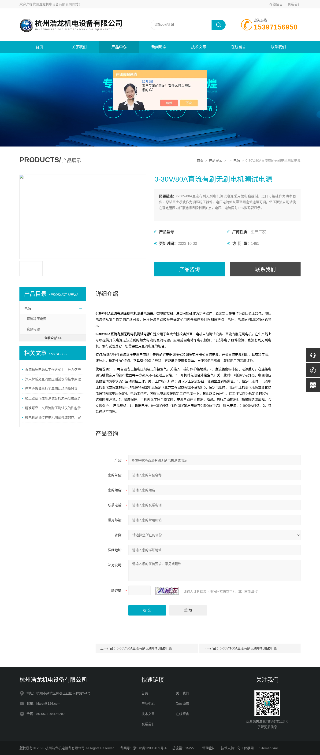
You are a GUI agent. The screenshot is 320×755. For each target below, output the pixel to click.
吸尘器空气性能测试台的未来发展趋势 (53, 398)
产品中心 (119, 47)
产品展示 (215, 160)
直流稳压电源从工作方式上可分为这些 (53, 369)
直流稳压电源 (36, 319)
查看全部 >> (53, 338)
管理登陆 (208, 748)
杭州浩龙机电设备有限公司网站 (55, 4)
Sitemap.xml (268, 748)
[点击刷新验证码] (167, 591)
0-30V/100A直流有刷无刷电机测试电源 (248, 648)
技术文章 (198, 47)
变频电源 (33, 329)
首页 (39, 47)
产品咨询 (189, 269)
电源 (236, 160)
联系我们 (294, 4)
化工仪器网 (245, 748)
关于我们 (79, 47)
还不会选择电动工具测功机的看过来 (51, 389)
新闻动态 (158, 47)
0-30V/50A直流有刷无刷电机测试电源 (144, 648)
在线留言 (276, 4)
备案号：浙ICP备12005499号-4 (143, 748)
